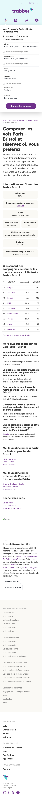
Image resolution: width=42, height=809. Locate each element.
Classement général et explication (17, 335)
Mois (5, 695)
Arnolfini (15, 559)
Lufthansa (11, 329)
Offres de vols (9, 730)
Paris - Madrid (8, 464)
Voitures (7, 737)
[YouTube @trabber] (17, 794)
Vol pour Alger (9, 624)
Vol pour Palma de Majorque (14, 656)
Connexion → (34, 3)
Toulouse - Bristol (10, 487)
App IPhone (8, 759)
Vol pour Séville (9, 652)
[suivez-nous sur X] (13, 794)
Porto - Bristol (9, 489)
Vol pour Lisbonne (10, 649)
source (5, 540)
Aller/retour (10, 36)
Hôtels (6, 733)
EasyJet (20, 206)
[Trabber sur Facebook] (9, 794)
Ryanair (10, 298)
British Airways (12, 314)
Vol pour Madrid (9, 616)
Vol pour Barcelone (11, 620)
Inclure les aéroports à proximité (17, 52)
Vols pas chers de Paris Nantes (16, 670)
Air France (11, 293)
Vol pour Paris (8, 612)
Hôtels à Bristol (12, 581)
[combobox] (21, 45)
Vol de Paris (8, 503)
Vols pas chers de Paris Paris (15, 663)
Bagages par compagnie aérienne (17, 691)
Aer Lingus (11, 308)
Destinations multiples (14, 39)
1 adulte (7, 90)
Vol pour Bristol (9, 505)
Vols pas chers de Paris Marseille (16, 677)
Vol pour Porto (9, 631)
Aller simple (23, 36)
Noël (5, 702)
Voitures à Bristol (13, 587)
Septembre (7, 699)
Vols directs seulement (13, 84)
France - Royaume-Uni (12, 508)
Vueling (10, 319)
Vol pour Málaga (9, 641)
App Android (8, 755)
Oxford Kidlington (29, 567)
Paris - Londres (9, 459)
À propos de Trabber (12, 747)
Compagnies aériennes (12, 688)
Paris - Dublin (8, 462)
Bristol (13, 565)
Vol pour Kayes (9, 627)
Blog (5, 751)
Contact (6, 769)
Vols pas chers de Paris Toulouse (17, 681)
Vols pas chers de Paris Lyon (15, 666)
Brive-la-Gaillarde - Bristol (13, 484)
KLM (9, 303)
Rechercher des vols (21, 106)
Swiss (9, 324)
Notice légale (7, 788)
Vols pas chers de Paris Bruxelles (16, 674)
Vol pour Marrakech (11, 638)
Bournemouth (8, 567)
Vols (5, 726)
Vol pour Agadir (9, 645)
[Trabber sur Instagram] (5, 794)
